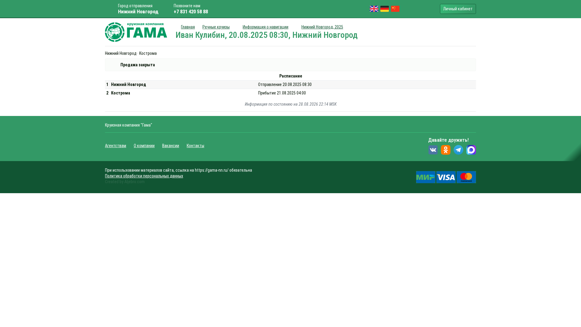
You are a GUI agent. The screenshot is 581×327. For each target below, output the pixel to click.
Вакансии (170, 145)
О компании (144, 145)
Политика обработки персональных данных (144, 175)
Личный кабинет (458, 8)
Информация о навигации (265, 27)
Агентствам (115, 145)
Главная (188, 27)
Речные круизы (216, 27)
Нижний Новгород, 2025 (322, 27)
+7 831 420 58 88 (191, 11)
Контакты (195, 145)
